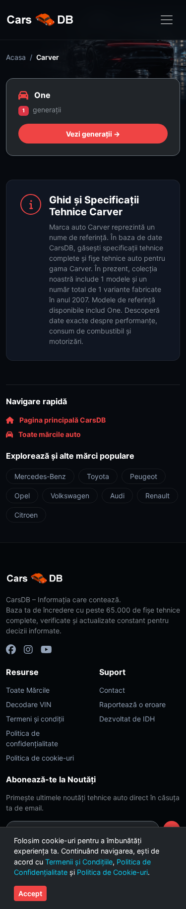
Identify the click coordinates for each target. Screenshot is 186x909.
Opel (22, 495)
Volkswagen (70, 495)
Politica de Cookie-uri (112, 872)
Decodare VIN (29, 704)
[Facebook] (11, 650)
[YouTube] (46, 650)
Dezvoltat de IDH (127, 719)
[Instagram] (28, 650)
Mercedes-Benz (40, 476)
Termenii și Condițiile (79, 862)
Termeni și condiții (35, 719)
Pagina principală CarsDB (62, 420)
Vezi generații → (93, 134)
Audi (117, 495)
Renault (157, 495)
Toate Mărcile (28, 690)
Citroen (26, 515)
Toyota (98, 476)
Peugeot (143, 476)
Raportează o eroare (132, 704)
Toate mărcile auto (49, 434)
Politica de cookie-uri (40, 758)
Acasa (16, 57)
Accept (30, 893)
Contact (112, 690)
